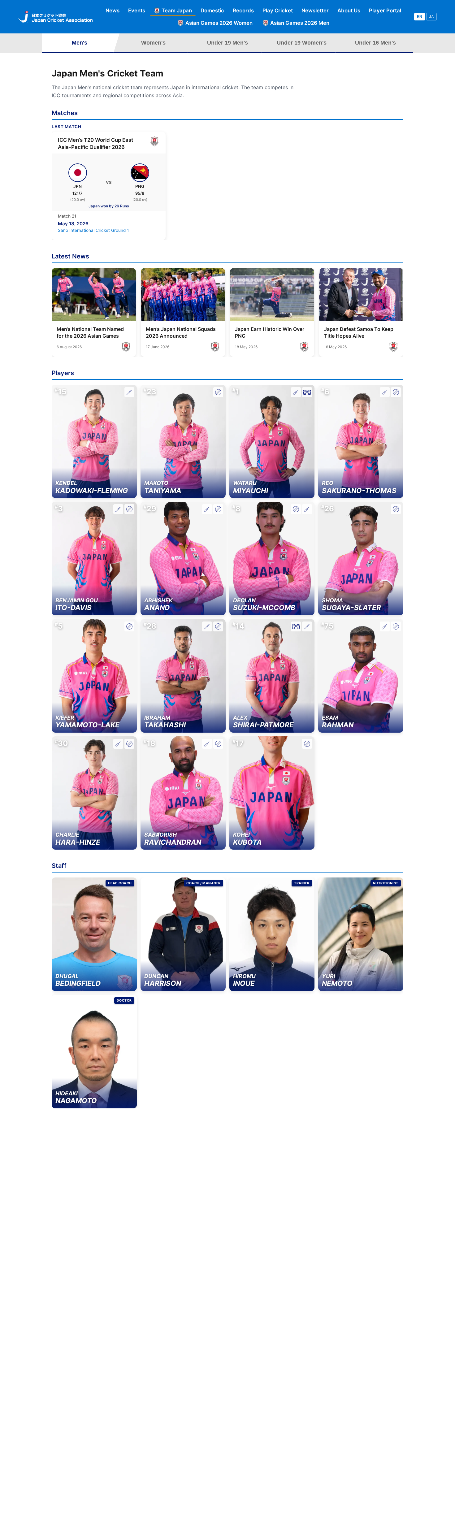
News (112, 10)
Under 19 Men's (227, 43)
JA (431, 17)
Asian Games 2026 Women (219, 23)
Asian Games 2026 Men (299, 23)
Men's (79, 43)
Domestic (212, 10)
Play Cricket (277, 10)
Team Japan (177, 10)
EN (419, 17)
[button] (94, 441)
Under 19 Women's (302, 43)
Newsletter (315, 10)
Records (243, 10)
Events (136, 10)
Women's (153, 43)
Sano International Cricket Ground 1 (93, 230)
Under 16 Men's (375, 43)
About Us (348, 10)
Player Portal (385, 10)
